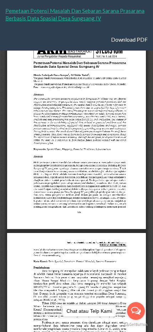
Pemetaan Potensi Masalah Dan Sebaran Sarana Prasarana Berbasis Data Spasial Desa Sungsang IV (74, 14)
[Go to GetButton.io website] (136, 324)
